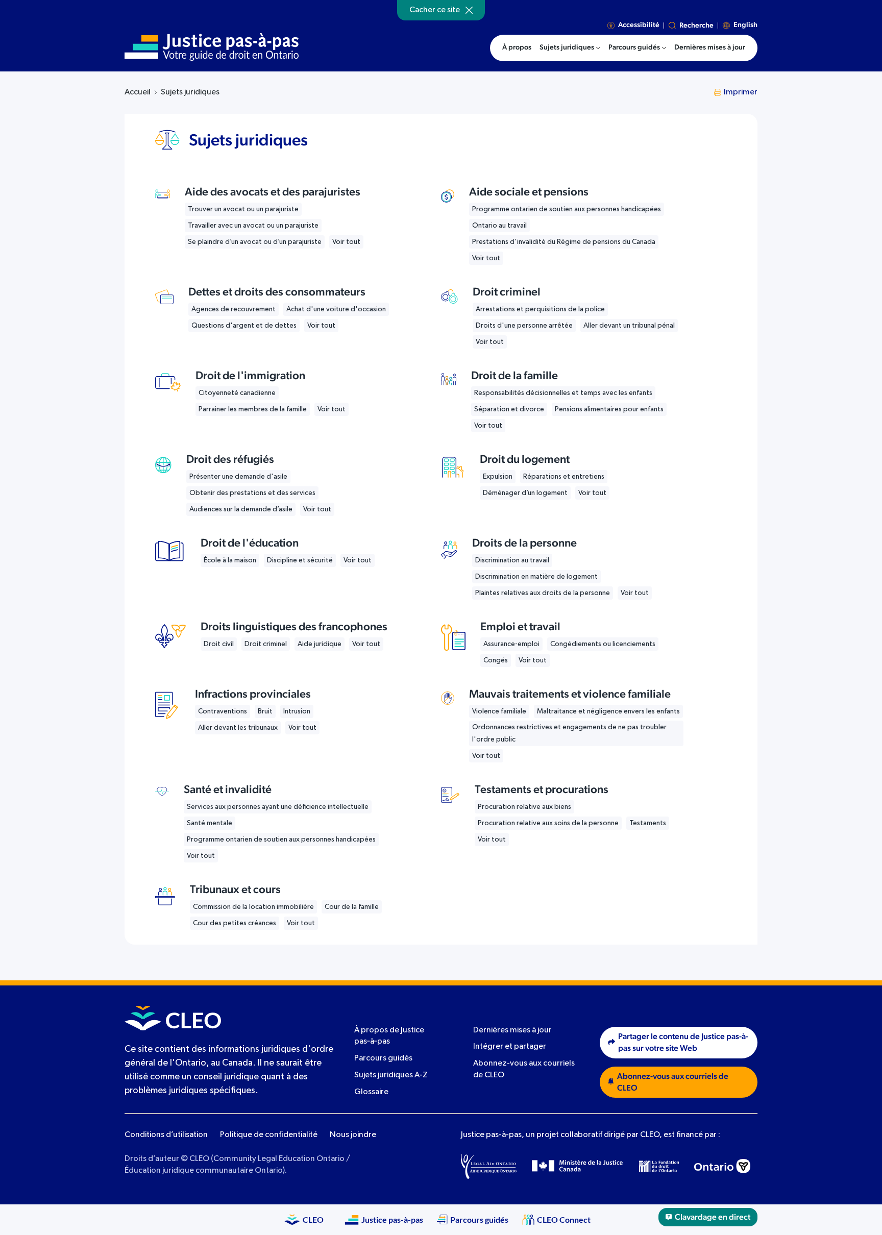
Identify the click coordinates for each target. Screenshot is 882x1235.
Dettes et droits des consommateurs (276, 292)
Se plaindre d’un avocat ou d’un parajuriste (255, 241)
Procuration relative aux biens (524, 806)
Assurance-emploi (511, 644)
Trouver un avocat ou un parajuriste (243, 209)
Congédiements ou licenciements (602, 644)
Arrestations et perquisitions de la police (540, 309)
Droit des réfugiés (230, 459)
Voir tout (346, 241)
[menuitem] (570, 48)
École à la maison (230, 560)
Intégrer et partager (509, 1047)
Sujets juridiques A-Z (391, 1075)
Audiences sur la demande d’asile (240, 509)
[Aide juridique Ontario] (489, 1166)
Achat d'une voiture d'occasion (336, 309)
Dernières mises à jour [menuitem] (709, 47)
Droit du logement (525, 459)
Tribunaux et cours (235, 889)
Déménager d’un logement (525, 493)
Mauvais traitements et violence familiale (570, 694)
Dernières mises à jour (512, 1030)
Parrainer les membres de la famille (253, 409)
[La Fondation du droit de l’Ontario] (659, 1166)
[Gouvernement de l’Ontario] (722, 1166)
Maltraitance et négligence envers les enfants (608, 711)
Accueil (138, 92)
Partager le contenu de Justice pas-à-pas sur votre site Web (683, 1042)
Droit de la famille (514, 375)
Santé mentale (209, 823)
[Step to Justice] (212, 47)
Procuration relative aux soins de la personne (548, 823)
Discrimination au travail (512, 560)
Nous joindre (353, 1135)
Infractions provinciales (253, 694)
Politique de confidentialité (268, 1135)
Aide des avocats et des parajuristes (272, 191)
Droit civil (219, 644)
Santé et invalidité (228, 789)
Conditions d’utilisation (166, 1135)
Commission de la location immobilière (253, 906)
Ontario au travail (499, 225)
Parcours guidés (383, 1058)
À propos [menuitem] (516, 47)
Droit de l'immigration (250, 375)
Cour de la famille (352, 906)
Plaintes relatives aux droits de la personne (542, 593)
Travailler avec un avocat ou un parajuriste (253, 225)
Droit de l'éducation (250, 543)
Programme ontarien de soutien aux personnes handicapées (566, 209)
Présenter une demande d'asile (238, 476)
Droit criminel (507, 292)
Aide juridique (319, 644)
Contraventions (222, 711)
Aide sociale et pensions (529, 191)
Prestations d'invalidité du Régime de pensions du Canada (563, 241)
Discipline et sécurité (300, 560)
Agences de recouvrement (233, 309)
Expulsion (497, 476)
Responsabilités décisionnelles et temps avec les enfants (563, 393)
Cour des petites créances (234, 923)
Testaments (647, 823)
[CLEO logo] (173, 1018)
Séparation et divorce (509, 409)
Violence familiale (499, 711)
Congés (495, 660)
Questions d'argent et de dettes (244, 325)
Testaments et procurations (541, 789)
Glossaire (371, 1092)
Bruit (265, 711)
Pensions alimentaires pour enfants (609, 409)
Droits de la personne (524, 543)
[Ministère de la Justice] (578, 1166)
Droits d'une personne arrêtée (524, 325)
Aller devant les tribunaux (238, 727)
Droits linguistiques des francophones (294, 626)
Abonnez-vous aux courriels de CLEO (672, 1082)
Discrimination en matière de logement (536, 576)
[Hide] (469, 10)
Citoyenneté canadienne (237, 393)
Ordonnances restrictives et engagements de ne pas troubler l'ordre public (569, 733)
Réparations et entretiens (563, 476)
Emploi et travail (520, 626)
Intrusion (296, 711)
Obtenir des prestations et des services (252, 493)
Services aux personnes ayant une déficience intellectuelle (278, 806)
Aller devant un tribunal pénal (629, 325)
